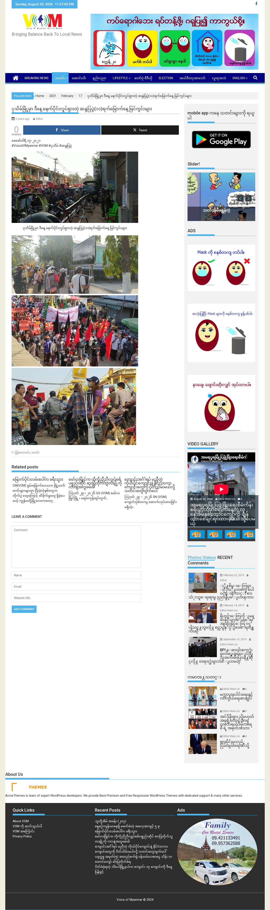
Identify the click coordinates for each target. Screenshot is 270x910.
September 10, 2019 (235, 639)
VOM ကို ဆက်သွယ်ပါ (27, 826)
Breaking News (37, 78)
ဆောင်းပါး (79, 78)
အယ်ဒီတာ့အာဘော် (192, 78)
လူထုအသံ (219, 78)
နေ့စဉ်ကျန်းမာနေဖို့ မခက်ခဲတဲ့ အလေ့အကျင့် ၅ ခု (127, 826)
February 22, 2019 (234, 575)
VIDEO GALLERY (203, 443)
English (239, 78)
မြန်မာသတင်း (22, 452)
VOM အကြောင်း (23, 831)
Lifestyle (120, 78)
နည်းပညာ (99, 78)
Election (166, 78)
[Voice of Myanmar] (15, 77)
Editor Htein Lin (226, 499)
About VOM (21, 821)
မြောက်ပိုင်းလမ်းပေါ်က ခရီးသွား (116, 831)
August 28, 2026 (203, 499)
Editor (39, 118)
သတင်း (60, 78)
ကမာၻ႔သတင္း (204, 676)
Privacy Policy (22, 836)
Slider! (194, 164)
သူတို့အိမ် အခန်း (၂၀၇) (110, 821)
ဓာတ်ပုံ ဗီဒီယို (143, 78)
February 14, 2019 (234, 605)
